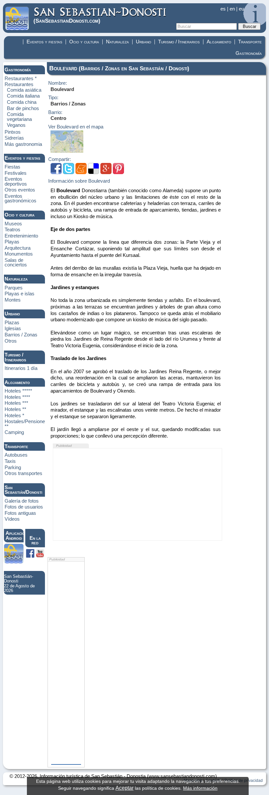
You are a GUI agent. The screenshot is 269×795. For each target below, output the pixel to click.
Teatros (12, 229)
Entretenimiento (21, 235)
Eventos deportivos (16, 181)
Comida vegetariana (19, 117)
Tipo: (53, 97)
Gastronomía (249, 53)
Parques (14, 287)
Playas (12, 241)
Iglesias (13, 328)
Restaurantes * (21, 78)
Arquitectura (18, 248)
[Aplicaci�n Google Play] (14, 561)
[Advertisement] (137, 494)
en (232, 8)
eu (241, 8)
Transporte (250, 41)
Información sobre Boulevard (79, 181)
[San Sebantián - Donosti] (17, 28)
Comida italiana (23, 96)
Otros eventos (20, 190)
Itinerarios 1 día (21, 368)
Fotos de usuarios (24, 507)
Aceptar (124, 788)
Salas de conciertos (16, 263)
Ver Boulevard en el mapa (75, 127)
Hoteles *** (16, 403)
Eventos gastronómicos (20, 198)
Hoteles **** (17, 397)
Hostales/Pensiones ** (26, 424)
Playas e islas (19, 293)
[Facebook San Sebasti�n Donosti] (30, 556)
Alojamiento (219, 41)
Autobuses (16, 455)
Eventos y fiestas (44, 41)
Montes (13, 300)
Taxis (10, 461)
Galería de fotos (22, 501)
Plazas (12, 322)
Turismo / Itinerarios (179, 41)
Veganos (16, 125)
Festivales (16, 173)
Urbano (143, 41)
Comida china (21, 102)
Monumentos (19, 254)
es (223, 8)
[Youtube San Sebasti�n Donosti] (40, 556)
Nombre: (57, 83)
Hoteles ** (15, 409)
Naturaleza (117, 41)
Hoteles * (14, 415)
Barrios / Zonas (21, 334)
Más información (200, 788)
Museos (13, 223)
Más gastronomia (23, 144)
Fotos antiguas (20, 513)
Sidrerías (14, 138)
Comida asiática (24, 90)
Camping (14, 432)
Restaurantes (19, 84)
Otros (11, 341)
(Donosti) (66, 20)
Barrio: (55, 112)
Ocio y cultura (84, 41)
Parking (13, 467)
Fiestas (12, 167)
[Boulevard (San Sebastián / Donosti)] (67, 151)
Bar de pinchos (23, 108)
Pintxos (13, 132)
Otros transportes (23, 473)
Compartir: (59, 159)
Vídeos (12, 519)
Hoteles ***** (18, 391)
